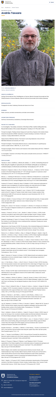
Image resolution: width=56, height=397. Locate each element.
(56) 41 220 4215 (8, 385)
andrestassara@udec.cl (10, 88)
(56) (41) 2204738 (10, 90)
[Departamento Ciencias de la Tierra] (7, 2)
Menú (52, 2)
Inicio (2, 7)
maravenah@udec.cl (8, 387)
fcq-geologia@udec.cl (34, 385)
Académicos (7, 7)
